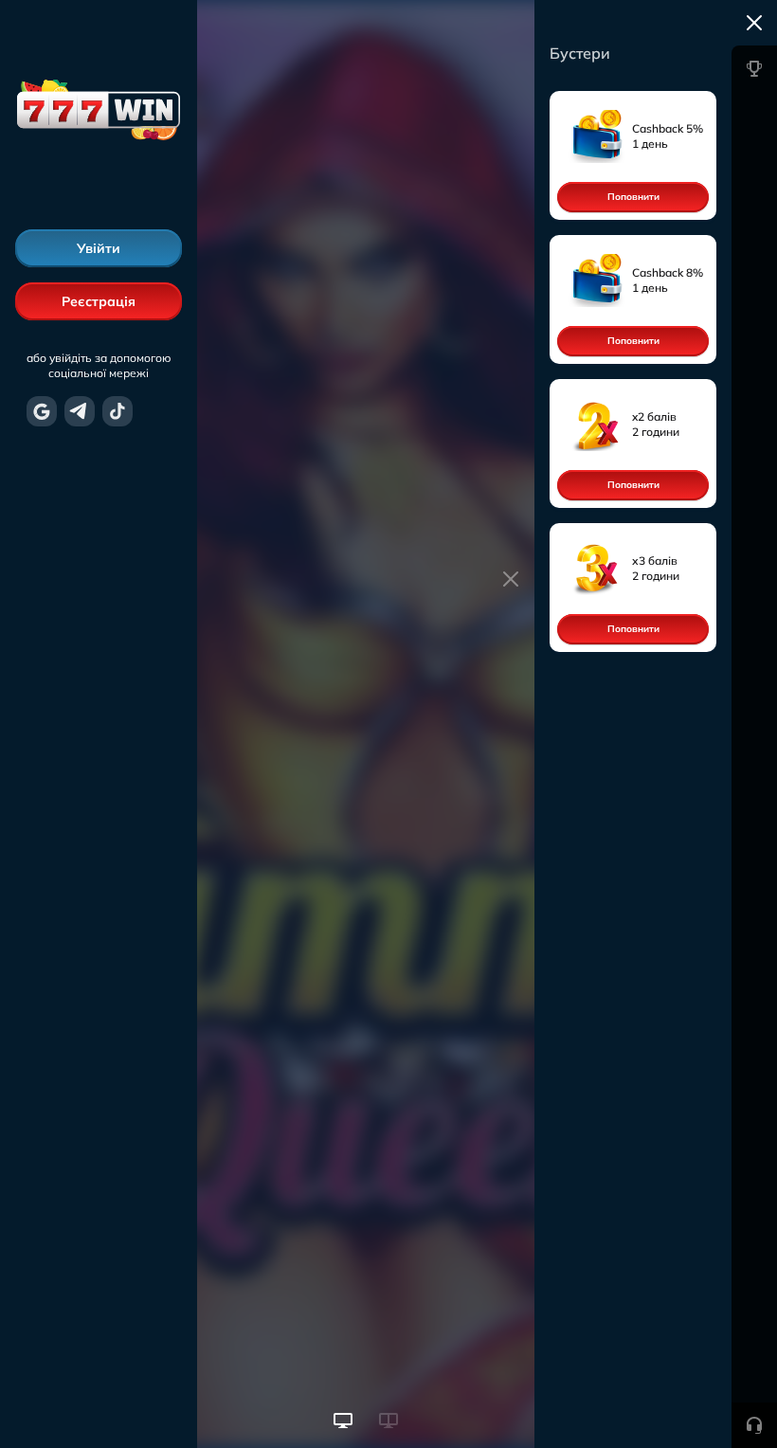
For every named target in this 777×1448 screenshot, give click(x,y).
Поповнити (633, 196)
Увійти (98, 248)
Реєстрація (99, 301)
